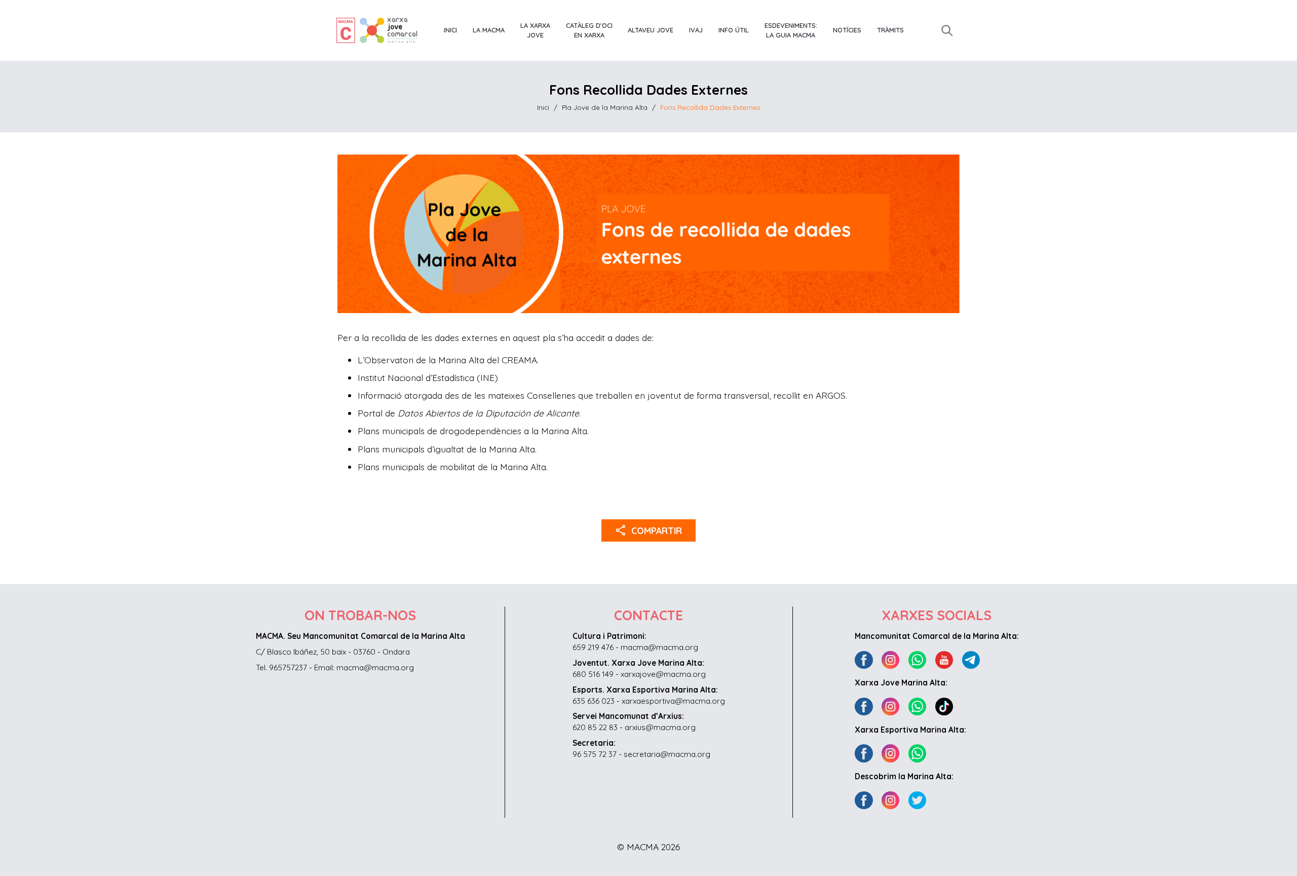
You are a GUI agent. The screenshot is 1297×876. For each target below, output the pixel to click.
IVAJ (696, 30)
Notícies (847, 30)
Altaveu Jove (650, 30)
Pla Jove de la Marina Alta (604, 107)
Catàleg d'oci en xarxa (589, 30)
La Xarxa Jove (535, 30)
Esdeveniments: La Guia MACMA (791, 30)
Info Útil (733, 30)
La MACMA (489, 30)
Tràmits (890, 30)
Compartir (648, 530)
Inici (450, 30)
